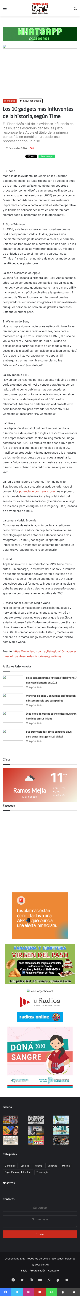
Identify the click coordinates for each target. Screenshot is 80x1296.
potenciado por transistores (37, 491)
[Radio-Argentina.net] (40, 991)
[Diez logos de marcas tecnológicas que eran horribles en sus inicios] (13, 717)
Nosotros (9, 1183)
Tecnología (9, 100)
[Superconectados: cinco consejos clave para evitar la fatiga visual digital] (13, 735)
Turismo (38, 1165)
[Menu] (5, 9)
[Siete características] (13, 681)
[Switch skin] (75, 9)
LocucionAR (42, 1264)
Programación (38, 1270)
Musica (66, 1165)
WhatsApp (47, 156)
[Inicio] (40, 8)
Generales (10, 1165)
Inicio (24, 1270)
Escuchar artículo (32, 100)
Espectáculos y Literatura (18, 1172)
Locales (25, 1165)
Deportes (52, 1165)
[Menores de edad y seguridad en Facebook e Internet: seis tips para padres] (13, 699)
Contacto (9, 1199)
